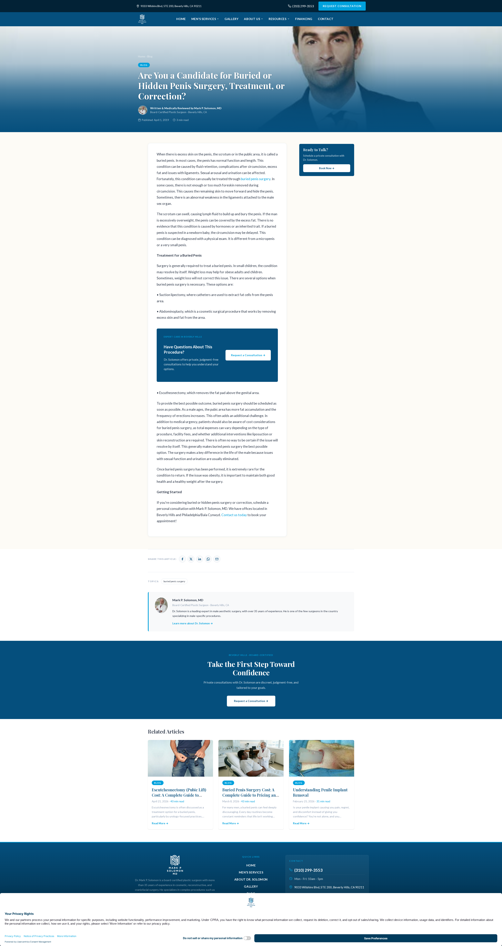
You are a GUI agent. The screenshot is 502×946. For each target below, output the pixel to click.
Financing (303, 19)
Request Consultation (342, 6)
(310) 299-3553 (303, 6)
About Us (252, 19)
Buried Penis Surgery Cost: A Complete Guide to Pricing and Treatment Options (250, 795)
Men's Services (203, 19)
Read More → (160, 823)
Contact (325, 19)
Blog (149, 56)
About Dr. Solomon (251, 879)
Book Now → (326, 168)
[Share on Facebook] (182, 559)
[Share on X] (191, 559)
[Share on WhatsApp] (208, 559)
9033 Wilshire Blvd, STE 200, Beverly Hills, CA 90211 (171, 6)
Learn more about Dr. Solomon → (192, 623)
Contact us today (234, 515)
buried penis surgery (255, 179)
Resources (277, 19)
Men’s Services (251, 872)
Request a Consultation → (248, 355)
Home (181, 19)
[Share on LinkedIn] (199, 559)
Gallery (231, 19)
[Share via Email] (216, 559)
